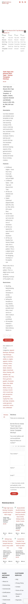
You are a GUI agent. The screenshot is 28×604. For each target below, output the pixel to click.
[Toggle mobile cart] (19, 2)
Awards (5, 596)
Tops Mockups (7, 354)
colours (5, 365)
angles (11, 359)
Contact (18, 587)
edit (13, 372)
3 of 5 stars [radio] (18, 448)
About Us (5, 581)
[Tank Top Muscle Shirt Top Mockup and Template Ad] (14, 31)
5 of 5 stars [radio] (24, 448)
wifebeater (9, 407)
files (12, 377)
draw (4, 372)
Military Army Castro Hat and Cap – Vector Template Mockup (7, 553)
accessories (9, 357)
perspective (9, 394)
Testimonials (6, 600)
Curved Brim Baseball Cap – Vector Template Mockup (20, 553)
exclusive (5, 377)
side (11, 399)
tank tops (5, 401)
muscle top (9, 392)
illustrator (11, 381)
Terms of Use (19, 590)
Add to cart (8, 340)
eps (9, 374)
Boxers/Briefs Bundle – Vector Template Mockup (20, 526)
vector (11, 405)
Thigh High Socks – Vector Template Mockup (7, 520)
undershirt (6, 405)
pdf (4, 394)
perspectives (6, 396)
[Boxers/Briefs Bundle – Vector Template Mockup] (20, 514)
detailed (9, 368)
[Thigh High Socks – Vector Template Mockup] (7, 511)
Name (12, 468)
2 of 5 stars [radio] (15, 448)
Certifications (6, 592)
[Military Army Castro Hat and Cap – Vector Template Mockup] (7, 543)
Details (11, 533)
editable (5, 374)
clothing (5, 363)
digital (5, 370)
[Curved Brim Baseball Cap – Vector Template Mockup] (20, 543)
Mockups (11, 352)
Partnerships (6, 585)
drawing (9, 372)
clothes (10, 361)
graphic (5, 381)
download (10, 370)
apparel (5, 361)
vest (4, 407)
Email (12, 475)
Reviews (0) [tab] (6, 416)
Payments (18, 600)
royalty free (6, 399)
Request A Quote (19, 595)
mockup (5, 390)
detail (4, 368)
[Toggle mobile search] (22, 2)
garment (8, 379)
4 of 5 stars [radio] (21, 448)
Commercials (6, 589)
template (11, 401)
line (8, 383)
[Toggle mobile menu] (25, 2)
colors (10, 363)
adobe (5, 359)
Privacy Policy (20, 583)
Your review (14, 453)
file (10, 377)
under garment (7, 403)
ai (7, 359)
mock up (9, 388)
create (9, 365)
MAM (11, 383)
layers (4, 383)
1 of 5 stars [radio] (12, 448)
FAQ (17, 579)
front (4, 379)
